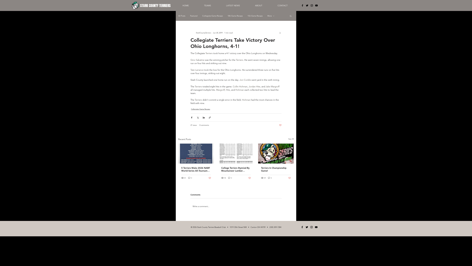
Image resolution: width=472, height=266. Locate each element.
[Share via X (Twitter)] (198, 117)
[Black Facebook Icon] (302, 5)
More (269, 16)
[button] (290, 16)
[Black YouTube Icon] (316, 5)
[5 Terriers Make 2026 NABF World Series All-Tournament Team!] (196, 154)
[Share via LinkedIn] (204, 117)
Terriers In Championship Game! (273, 169)
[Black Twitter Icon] (307, 5)
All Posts (181, 16)
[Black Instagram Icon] (311, 5)
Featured (193, 16)
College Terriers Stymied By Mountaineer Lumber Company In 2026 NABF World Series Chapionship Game (235, 169)
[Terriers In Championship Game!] (276, 154)
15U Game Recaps (255, 16)
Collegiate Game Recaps (212, 16)
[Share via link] (210, 117)
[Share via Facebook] (192, 117)
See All (291, 139)
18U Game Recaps (235, 16)
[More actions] (280, 32)
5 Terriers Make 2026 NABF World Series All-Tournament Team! (196, 169)
